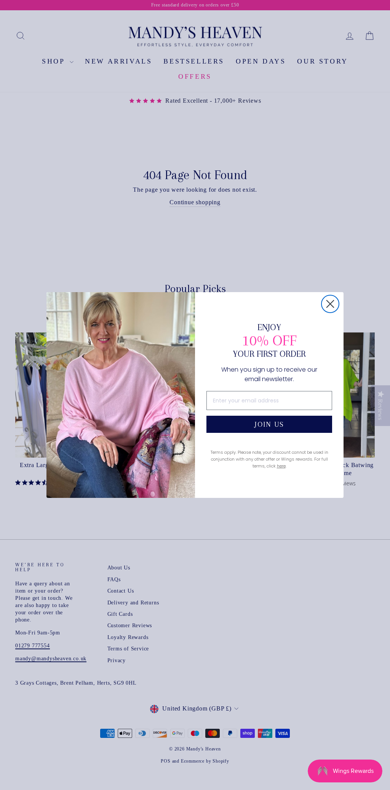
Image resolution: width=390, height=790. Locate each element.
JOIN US (269, 424)
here (281, 466)
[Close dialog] (330, 304)
